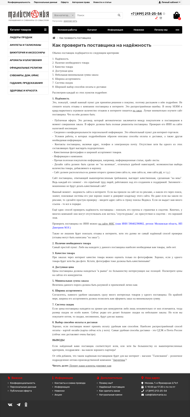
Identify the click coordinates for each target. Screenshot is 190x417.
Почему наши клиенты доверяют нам (90, 365)
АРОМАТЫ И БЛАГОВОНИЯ (26, 60)
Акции (58, 394)
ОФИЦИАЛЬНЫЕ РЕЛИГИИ (26, 67)
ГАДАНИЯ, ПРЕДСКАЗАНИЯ (26, 83)
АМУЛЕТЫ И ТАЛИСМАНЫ (25, 45)
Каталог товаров (20, 29)
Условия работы (67, 29)
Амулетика (119, 360)
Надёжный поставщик (112, 386)
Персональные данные (45, 2)
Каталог (92, 29)
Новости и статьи (102, 2)
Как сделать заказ (109, 390)
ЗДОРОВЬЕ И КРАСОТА (23, 90)
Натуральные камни (110, 394)
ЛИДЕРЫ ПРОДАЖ (21, 37)
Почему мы (161, 29)
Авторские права (81, 2)
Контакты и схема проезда (70, 383)
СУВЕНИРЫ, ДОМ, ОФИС (24, 75)
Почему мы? (106, 383)
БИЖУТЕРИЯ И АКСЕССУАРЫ (27, 52)
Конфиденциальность (19, 2)
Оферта (64, 2)
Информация (115, 29)
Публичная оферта (21, 390)
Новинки (139, 29)
